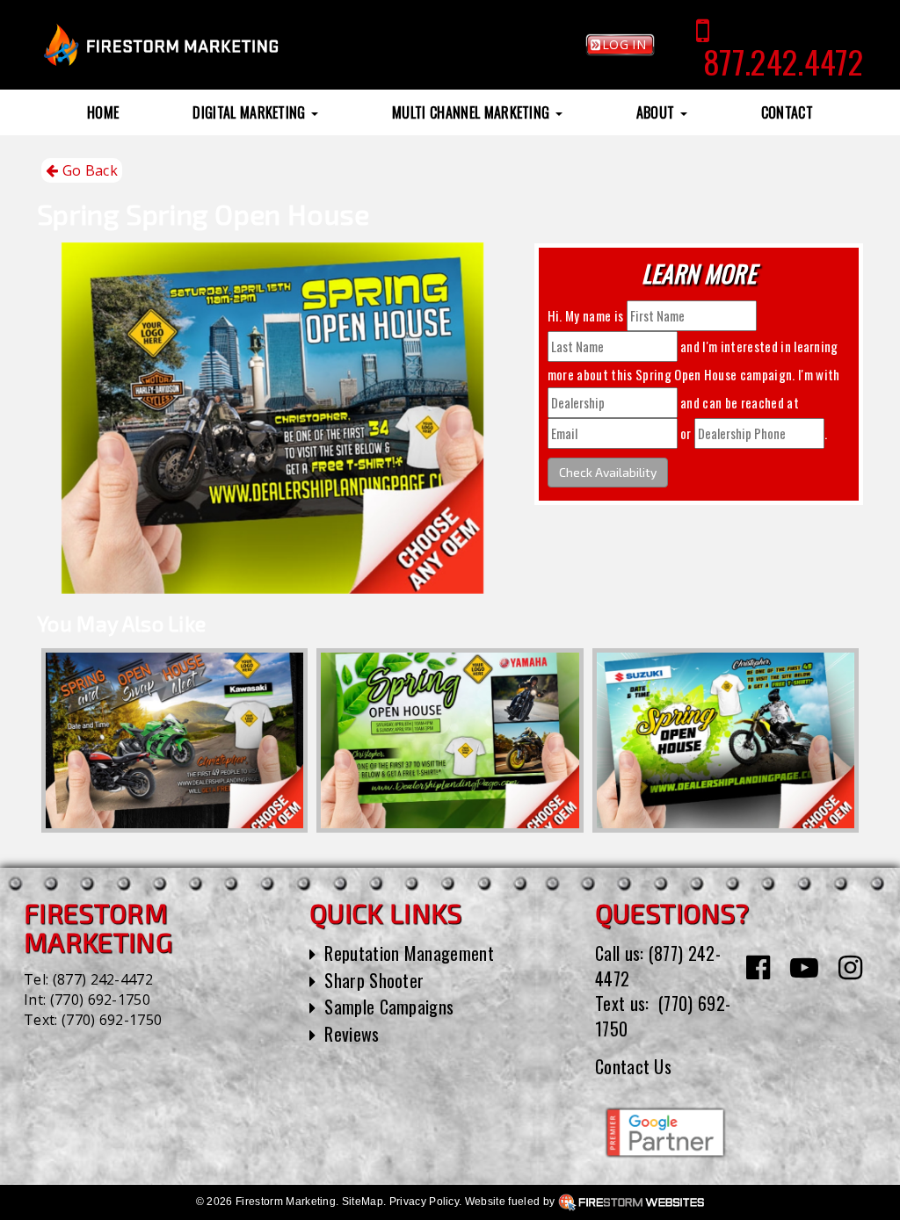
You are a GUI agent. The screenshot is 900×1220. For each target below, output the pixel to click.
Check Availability (608, 472)
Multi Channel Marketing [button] (473, 112)
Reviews (351, 1034)
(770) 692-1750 (100, 999)
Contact (787, 112)
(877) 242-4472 (103, 979)
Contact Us (633, 1066)
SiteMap (362, 1201)
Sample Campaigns (389, 1006)
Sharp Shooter (374, 980)
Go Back (88, 170)
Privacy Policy (424, 1201)
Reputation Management (409, 953)
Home (103, 112)
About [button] (657, 112)
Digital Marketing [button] (250, 112)
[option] (174, 740)
